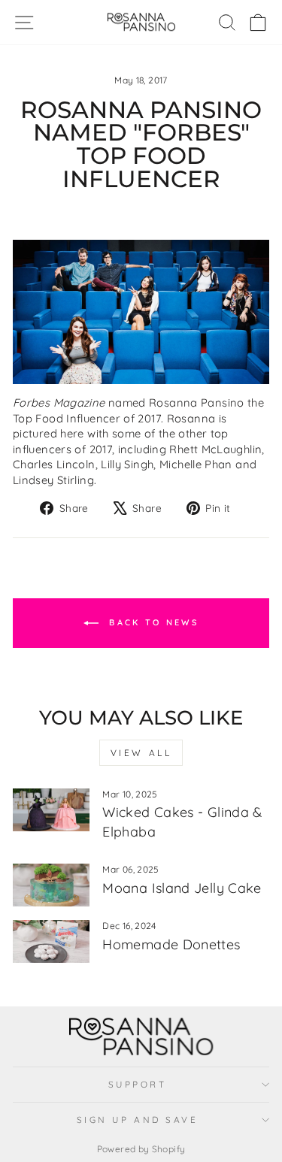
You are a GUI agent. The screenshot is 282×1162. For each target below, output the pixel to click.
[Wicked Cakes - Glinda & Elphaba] (51, 810)
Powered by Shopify (141, 1148)
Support (137, 1084)
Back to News (152, 622)
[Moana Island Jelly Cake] (51, 885)
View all (141, 752)
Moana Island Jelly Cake (181, 888)
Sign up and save (138, 1119)
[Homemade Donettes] (51, 942)
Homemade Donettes (171, 944)
